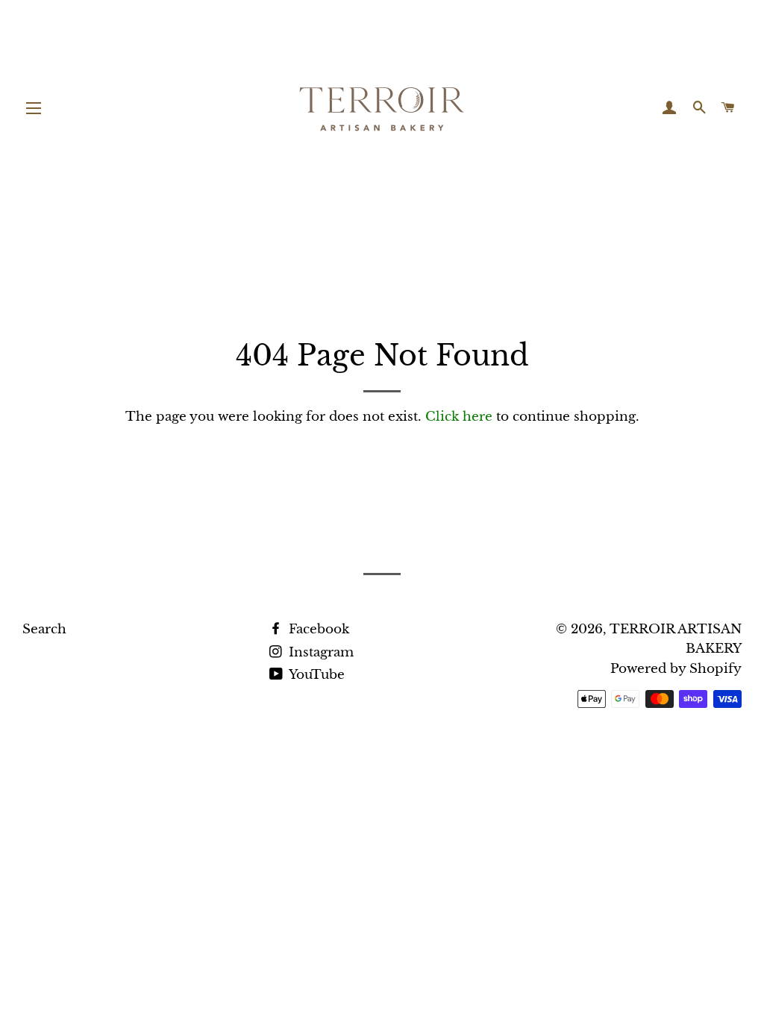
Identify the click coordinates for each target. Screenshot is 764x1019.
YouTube (315, 675)
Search (44, 629)
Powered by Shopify (676, 669)
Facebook (317, 629)
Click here (458, 416)
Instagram (319, 652)
